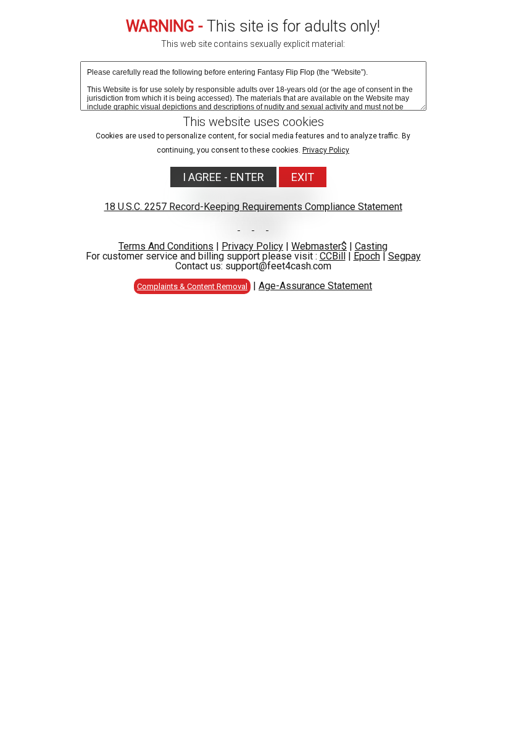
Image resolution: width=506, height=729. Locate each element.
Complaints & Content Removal (192, 286)
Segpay (404, 256)
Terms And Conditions (166, 246)
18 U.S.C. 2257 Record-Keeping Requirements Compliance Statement (253, 207)
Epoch (367, 256)
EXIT (302, 177)
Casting (371, 246)
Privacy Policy (325, 150)
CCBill (333, 256)
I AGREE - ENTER (223, 177)
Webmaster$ (319, 246)
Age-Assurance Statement (315, 286)
